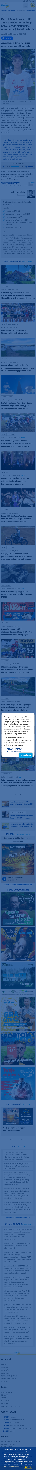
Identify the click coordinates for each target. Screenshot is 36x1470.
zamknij (28, 1467)
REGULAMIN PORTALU (14, 749)
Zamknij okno (26, 755)
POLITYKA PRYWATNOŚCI (15, 751)
